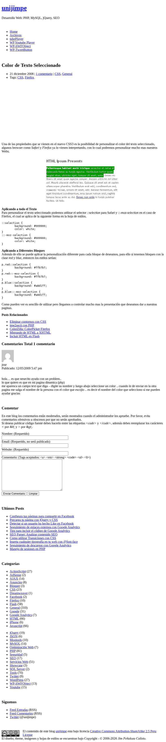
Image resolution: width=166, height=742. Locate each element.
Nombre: (7, 433)
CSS (58, 73)
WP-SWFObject (20, 46)
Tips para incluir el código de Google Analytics (40, 530)
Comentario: (9, 457)
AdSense (15, 575)
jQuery (14, 632)
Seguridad (16, 654)
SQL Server (17, 669)
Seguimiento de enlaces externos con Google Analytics (45, 527)
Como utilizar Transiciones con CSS (33, 538)
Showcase (16, 665)
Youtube (15, 687)
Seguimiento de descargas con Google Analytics (40, 545)
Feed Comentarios (21, 713)
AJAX (14, 578)
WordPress (16, 680)
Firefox (29, 77)
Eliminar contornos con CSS (28, 321)
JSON (14, 636)
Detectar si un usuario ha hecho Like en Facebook (42, 523)
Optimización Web (22, 647)
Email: (6, 441)
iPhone (14, 622)
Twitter (14, 676)
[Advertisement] (83, 111)
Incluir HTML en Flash (24, 336)
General (67, 73)
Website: (7, 449)
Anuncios (16, 582)
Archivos (15, 35)
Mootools (16, 640)
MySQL (15, 643)
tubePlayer (16, 39)
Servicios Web (19, 661)
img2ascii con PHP (22, 325)
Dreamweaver (19, 593)
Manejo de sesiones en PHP (27, 549)
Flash (13, 604)
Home (14, 31)
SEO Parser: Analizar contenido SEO (33, 534)
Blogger (15, 586)
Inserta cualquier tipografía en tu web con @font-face (44, 541)
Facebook (16, 596)
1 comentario (44, 73)
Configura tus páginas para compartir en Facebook (42, 516)
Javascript (16, 626)
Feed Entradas (19, 710)
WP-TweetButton (21, 49)
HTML (14, 618)
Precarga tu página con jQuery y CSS (34, 520)
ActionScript (18, 571)
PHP (13, 651)
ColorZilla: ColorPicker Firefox (30, 329)
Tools (13, 672)
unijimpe (14, 8)
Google (14, 611)
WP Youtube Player (22, 42)
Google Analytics (21, 615)
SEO (13, 658)
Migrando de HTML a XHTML (30, 332)
